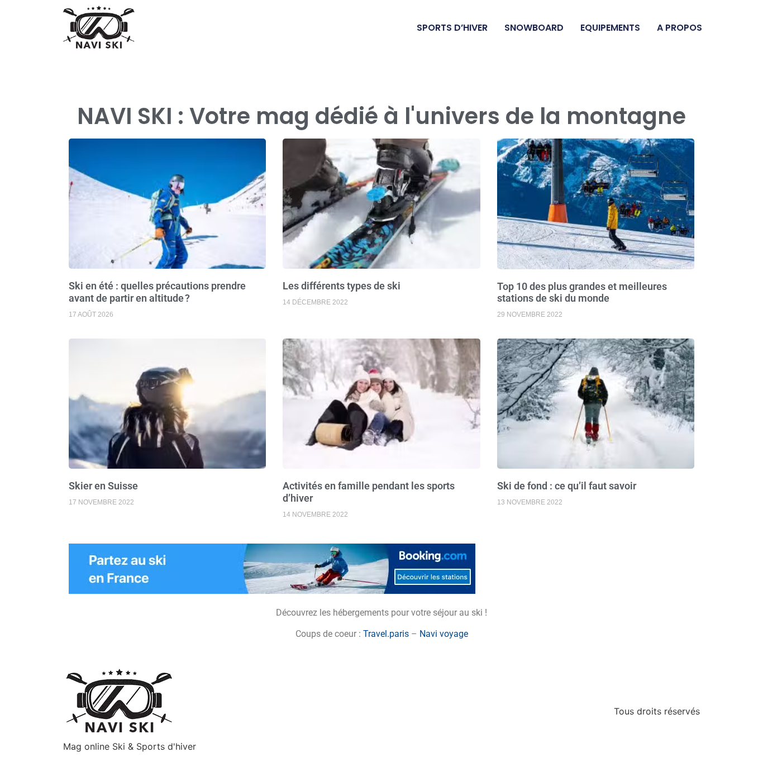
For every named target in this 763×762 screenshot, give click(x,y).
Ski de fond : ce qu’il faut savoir (566, 486)
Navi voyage (443, 633)
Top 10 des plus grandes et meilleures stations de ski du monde (582, 292)
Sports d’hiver (452, 27)
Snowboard (534, 27)
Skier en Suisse (103, 486)
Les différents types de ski (341, 286)
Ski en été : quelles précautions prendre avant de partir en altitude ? (157, 292)
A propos (679, 27)
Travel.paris (386, 633)
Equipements (610, 27)
